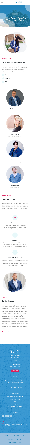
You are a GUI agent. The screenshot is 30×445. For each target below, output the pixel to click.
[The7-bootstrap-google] (11, 416)
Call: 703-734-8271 (15, 364)
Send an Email (15, 370)
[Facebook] (3, 416)
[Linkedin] (8, 416)
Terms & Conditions (11, 439)
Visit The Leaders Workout (15, 442)
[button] (2, 2)
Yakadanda (15, 437)
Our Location (9, 422)
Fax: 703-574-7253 (15, 366)
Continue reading (6, 331)
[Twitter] (6, 416)
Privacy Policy (20, 439)
